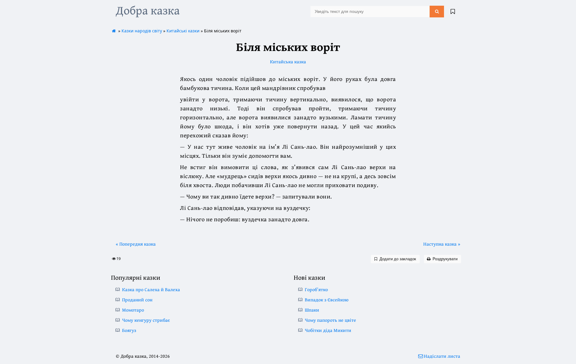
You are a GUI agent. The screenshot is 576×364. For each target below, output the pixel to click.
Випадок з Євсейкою (327, 299)
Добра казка (148, 10)
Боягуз (129, 330)
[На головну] (114, 31)
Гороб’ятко (316, 289)
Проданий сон (137, 299)
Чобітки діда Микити (328, 330)
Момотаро (133, 309)
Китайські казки (183, 31)
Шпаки (312, 309)
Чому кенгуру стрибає (146, 320)
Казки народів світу (142, 31)
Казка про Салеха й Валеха (151, 289)
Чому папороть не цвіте (330, 320)
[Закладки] (452, 11)
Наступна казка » (441, 243)
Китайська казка (288, 61)
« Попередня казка (136, 243)
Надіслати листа (442, 356)
